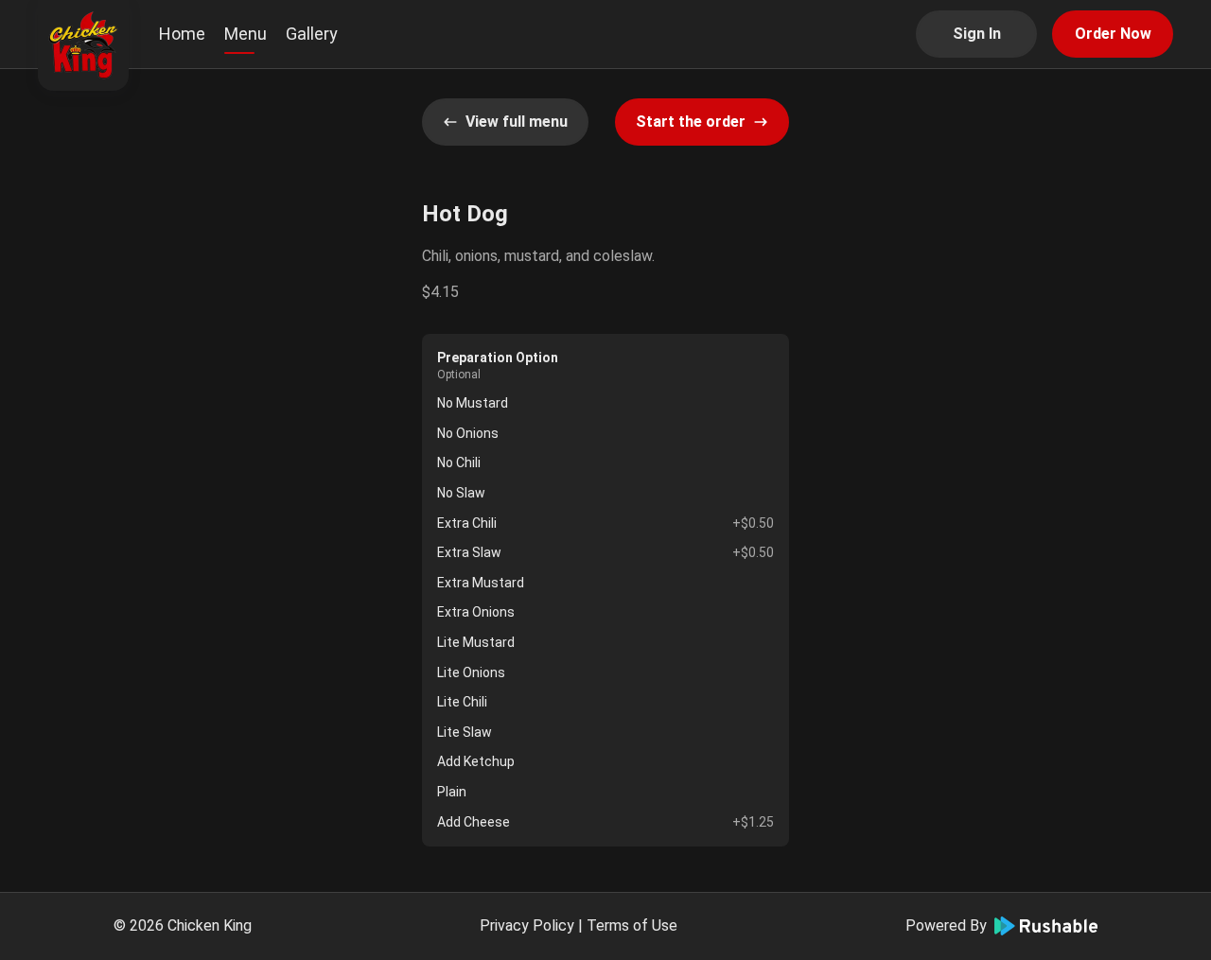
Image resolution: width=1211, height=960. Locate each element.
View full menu (516, 122)
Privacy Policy (527, 925)
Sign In (977, 34)
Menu (245, 34)
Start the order (691, 122)
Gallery (312, 34)
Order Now (1113, 34)
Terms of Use (632, 925)
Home (182, 34)
